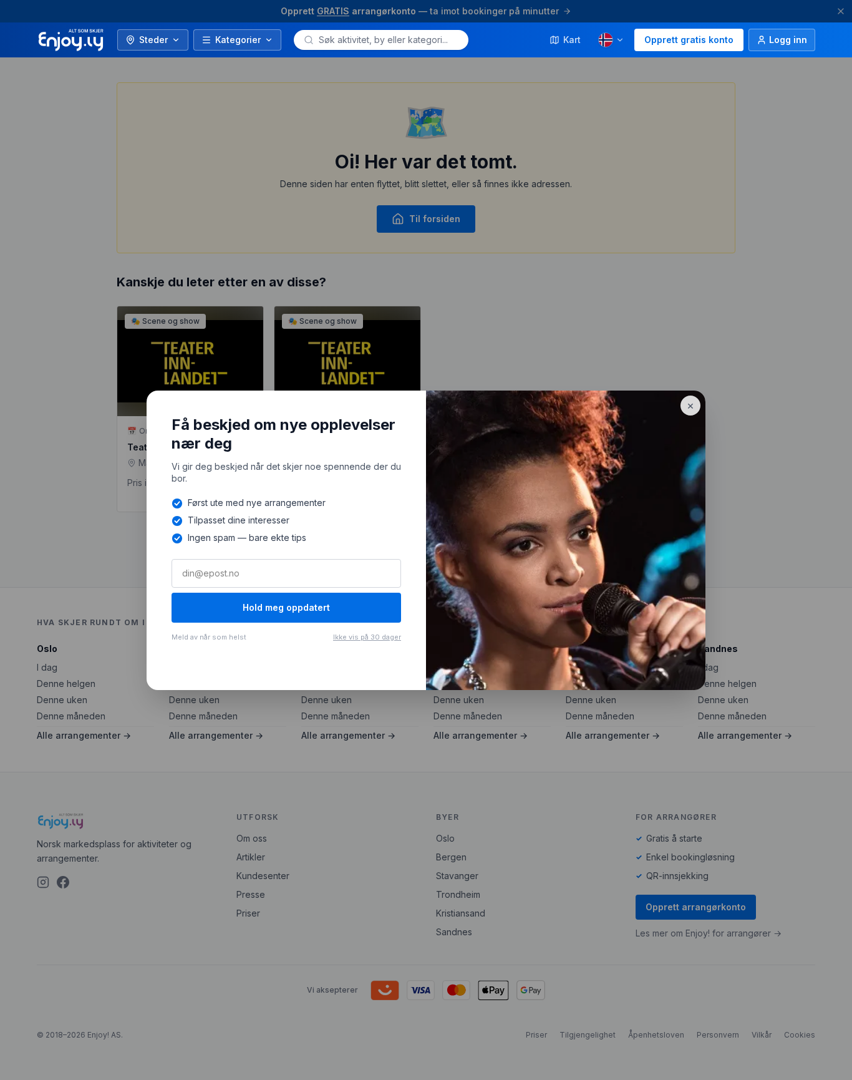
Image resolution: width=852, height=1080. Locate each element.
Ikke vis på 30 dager (367, 637)
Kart (572, 39)
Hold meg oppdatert (286, 607)
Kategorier (238, 39)
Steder (153, 39)
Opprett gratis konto (688, 39)
